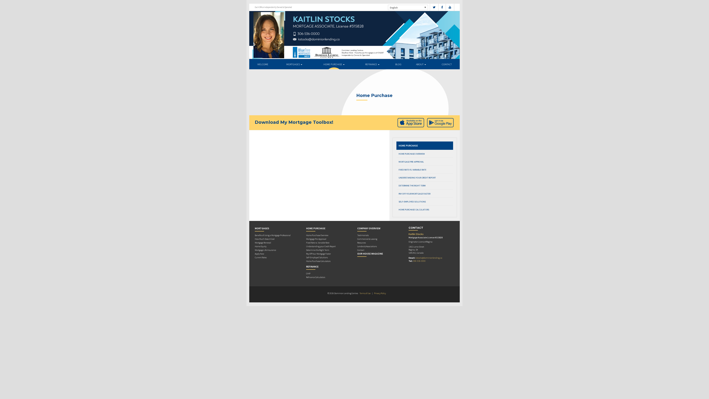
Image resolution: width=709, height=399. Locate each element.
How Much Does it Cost (265, 239)
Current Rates (261, 257)
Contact (447, 64)
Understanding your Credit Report (417, 177)
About (420, 64)
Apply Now (259, 253)
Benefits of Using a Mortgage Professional (273, 235)
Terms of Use (365, 293)
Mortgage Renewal (263, 242)
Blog (398, 64)
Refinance (371, 64)
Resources (361, 242)
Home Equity (260, 246)
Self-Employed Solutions (412, 201)
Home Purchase (333, 64)
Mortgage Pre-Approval (411, 161)
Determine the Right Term (412, 185)
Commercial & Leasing (367, 239)
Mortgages (293, 64)
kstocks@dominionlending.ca (429, 257)
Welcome (262, 64)
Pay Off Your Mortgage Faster (414, 193)
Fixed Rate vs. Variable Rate (412, 169)
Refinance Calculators (315, 277)
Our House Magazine (370, 253)
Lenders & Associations (367, 246)
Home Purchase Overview (412, 153)
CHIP (308, 273)
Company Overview (368, 228)
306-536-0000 (419, 261)
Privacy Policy (380, 293)
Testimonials (363, 235)
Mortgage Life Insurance (265, 250)
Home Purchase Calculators (414, 209)
